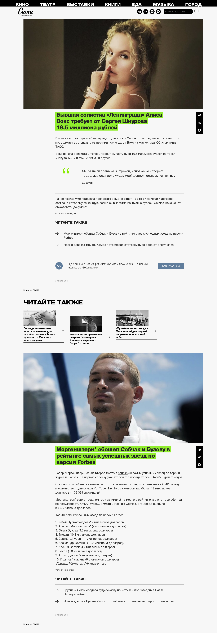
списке (123, 473)
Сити (26, 11)
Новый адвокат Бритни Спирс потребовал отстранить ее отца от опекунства (119, 244)
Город (193, 5)
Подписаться (171, 265)
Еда (137, 5)
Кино (22, 5)
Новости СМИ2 (31, 290)
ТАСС (59, 146)
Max (158, 11)
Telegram (139, 11)
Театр (47, 5)
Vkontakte (145, 11)
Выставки (80, 5)
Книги (112, 5)
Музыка (163, 5)
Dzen (152, 11)
